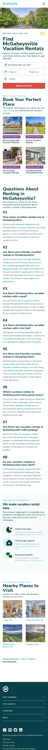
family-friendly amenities (20, 370)
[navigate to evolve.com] (5, 689)
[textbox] (24, 65)
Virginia (30, 659)
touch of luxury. (33, 342)
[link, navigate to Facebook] (5, 729)
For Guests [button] (9, 704)
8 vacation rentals (22, 405)
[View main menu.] (43, 4)
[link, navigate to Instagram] (10, 729)
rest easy (7, 110)
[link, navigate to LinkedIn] (21, 729)
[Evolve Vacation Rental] (10, 4)
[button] (24, 79)
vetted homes (37, 534)
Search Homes (24, 85)
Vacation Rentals (11, 659)
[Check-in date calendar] (5, 72)
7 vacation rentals (30, 301)
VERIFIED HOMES (11, 137)
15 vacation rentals (22, 224)
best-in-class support (34, 560)
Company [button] (8, 711)
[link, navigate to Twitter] (15, 729)
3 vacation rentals (12, 339)
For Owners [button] (10, 697)
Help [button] (5, 717)
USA (23, 659)
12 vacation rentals (28, 434)
